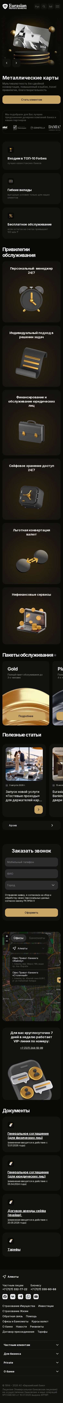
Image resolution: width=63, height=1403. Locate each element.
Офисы (18, 938)
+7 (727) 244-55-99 (31, 1047)
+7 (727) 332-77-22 (14, 1289)
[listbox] (29, 969)
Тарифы (14, 1249)
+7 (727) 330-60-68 (43, 1289)
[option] (29, 962)
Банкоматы (37, 938)
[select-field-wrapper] (31, 885)
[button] (59, 980)
